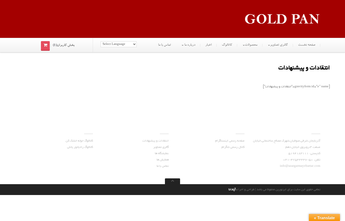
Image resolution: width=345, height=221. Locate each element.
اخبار (208, 45)
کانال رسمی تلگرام (232, 147)
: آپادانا (233, 189)
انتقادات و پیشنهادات (155, 141)
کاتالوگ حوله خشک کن (79, 141)
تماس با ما (164, 45)
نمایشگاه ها (162, 153)
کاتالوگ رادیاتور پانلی (80, 147)
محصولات (251, 45)
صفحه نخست (306, 45)
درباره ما (189, 45)
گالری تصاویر (279, 45)
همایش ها (163, 159)
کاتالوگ (227, 45)
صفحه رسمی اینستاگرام (229, 141)
